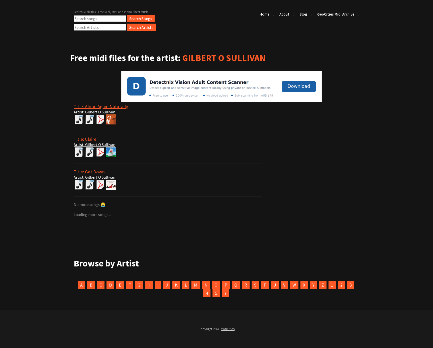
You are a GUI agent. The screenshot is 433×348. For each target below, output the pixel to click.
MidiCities (228, 329)
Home (264, 14)
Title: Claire (85, 139)
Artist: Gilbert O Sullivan (94, 111)
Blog (303, 14)
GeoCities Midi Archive (335, 14)
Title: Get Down (89, 172)
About (284, 14)
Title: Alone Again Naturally (101, 106)
